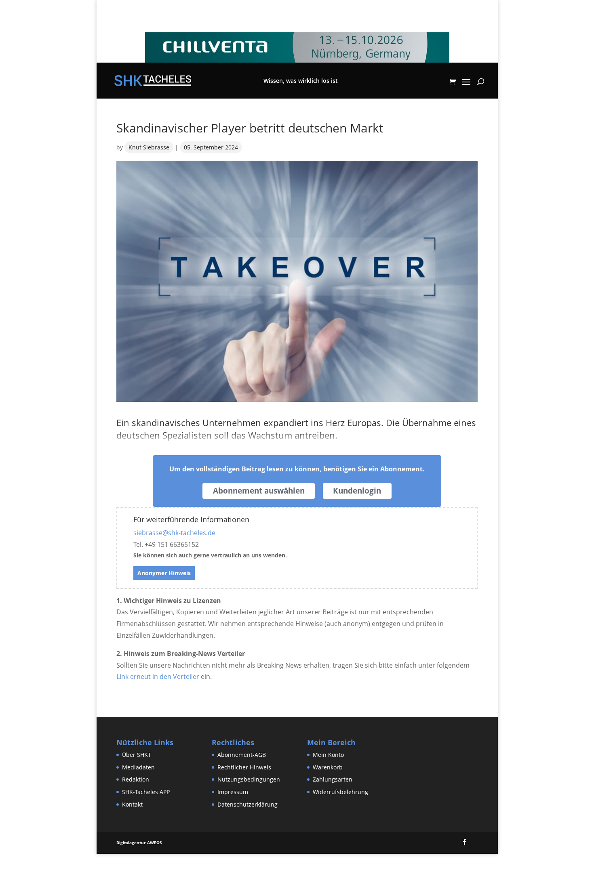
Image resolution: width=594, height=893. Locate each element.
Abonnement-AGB (241, 755)
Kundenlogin (357, 490)
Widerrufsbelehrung (340, 792)
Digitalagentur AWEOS (139, 842)
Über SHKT (136, 755)
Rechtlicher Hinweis (244, 767)
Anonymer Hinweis (164, 573)
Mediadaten (138, 767)
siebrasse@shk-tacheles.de (174, 532)
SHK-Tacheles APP (146, 792)
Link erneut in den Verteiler (157, 676)
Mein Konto (328, 755)
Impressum (232, 792)
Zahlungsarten (332, 779)
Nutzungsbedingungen (248, 779)
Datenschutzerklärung (247, 804)
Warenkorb (328, 767)
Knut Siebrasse (148, 147)
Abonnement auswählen (259, 490)
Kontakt (132, 804)
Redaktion (135, 779)
